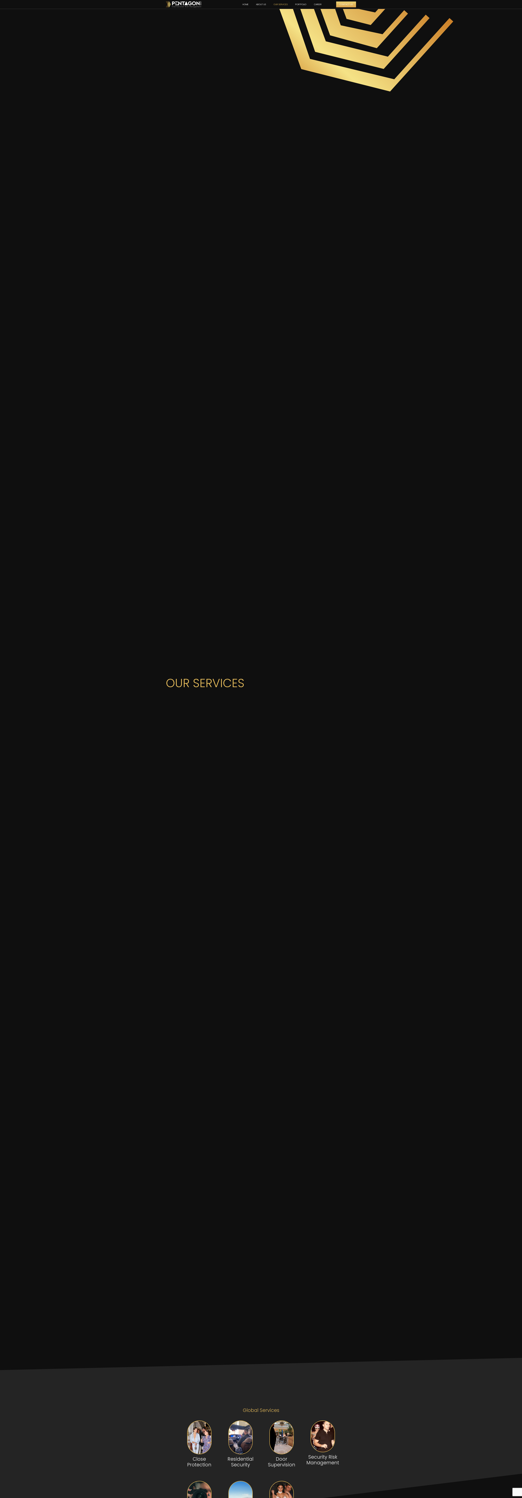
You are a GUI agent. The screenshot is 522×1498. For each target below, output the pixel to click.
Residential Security (240, 1462)
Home (245, 4)
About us (261, 4)
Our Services (281, 4)
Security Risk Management (322, 1460)
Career (317, 4)
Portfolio (300, 4)
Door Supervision (281, 1462)
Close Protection (199, 1462)
